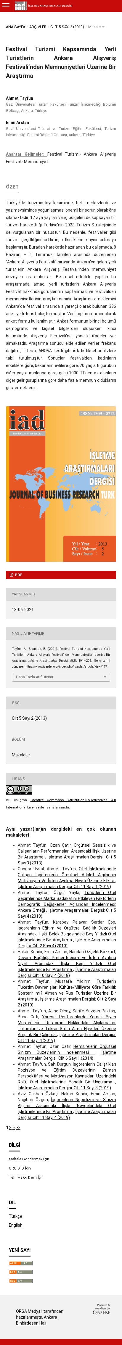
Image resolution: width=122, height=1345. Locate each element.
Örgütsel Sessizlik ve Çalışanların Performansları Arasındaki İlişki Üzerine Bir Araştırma (67, 851)
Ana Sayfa (15, 27)
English (16, 1225)
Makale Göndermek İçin (29, 1159)
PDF (18, 575)
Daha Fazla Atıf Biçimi (34, 677)
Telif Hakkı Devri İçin (26, 1177)
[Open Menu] (6, 6)
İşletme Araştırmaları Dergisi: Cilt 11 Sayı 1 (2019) (64, 886)
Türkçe (15, 1216)
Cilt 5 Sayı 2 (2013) (67, 27)
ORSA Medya (28, 1311)
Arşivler (37, 27)
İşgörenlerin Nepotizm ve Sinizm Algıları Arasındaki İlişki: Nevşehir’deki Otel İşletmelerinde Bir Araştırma (67, 1105)
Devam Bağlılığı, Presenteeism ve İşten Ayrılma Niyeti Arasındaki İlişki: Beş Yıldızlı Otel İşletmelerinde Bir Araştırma (67, 963)
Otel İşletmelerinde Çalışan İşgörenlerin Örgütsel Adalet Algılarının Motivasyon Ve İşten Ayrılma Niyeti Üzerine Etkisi (67, 874)
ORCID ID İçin (20, 1168)
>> (18, 1127)
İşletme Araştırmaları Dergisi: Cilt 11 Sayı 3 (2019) (64, 1087)
